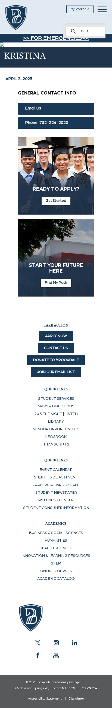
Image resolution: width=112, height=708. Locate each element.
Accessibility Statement (45, 698)
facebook (38, 655)
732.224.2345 (89, 688)
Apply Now (56, 336)
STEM (56, 563)
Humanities (56, 540)
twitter (38, 643)
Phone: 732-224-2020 (46, 123)
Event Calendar (56, 470)
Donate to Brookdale (56, 360)
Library (56, 421)
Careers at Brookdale (56, 485)
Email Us (33, 108)
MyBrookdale (80, 9)
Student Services (56, 399)
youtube (56, 655)
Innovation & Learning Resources (56, 556)
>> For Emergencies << (56, 38)
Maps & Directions (56, 406)
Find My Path (56, 283)
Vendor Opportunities (56, 429)
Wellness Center (56, 500)
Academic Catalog (56, 579)
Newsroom (56, 437)
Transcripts (56, 444)
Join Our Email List (56, 372)
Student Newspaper (56, 493)
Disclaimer (76, 698)
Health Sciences (56, 548)
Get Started (56, 201)
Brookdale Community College (22, 17)
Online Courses (56, 571)
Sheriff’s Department (56, 477)
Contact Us (56, 348)
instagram (56, 643)
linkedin (74, 643)
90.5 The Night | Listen (56, 414)
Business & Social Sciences (56, 533)
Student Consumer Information (56, 508)
